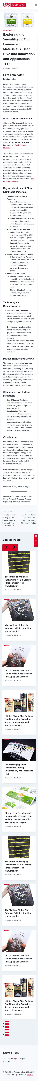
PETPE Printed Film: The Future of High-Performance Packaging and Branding (18, 674)
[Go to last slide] (6, 547)
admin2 (7, 68)
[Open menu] (36, 5)
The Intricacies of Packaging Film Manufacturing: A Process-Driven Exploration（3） (9, 519)
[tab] (7, 1021)
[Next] (14, 547)
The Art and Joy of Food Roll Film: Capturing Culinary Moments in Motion (28, 517)
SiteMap (30, 1075)
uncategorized (9, 30)
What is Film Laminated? (17, 118)
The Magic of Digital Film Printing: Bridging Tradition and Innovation (18, 628)
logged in (16, 1059)
